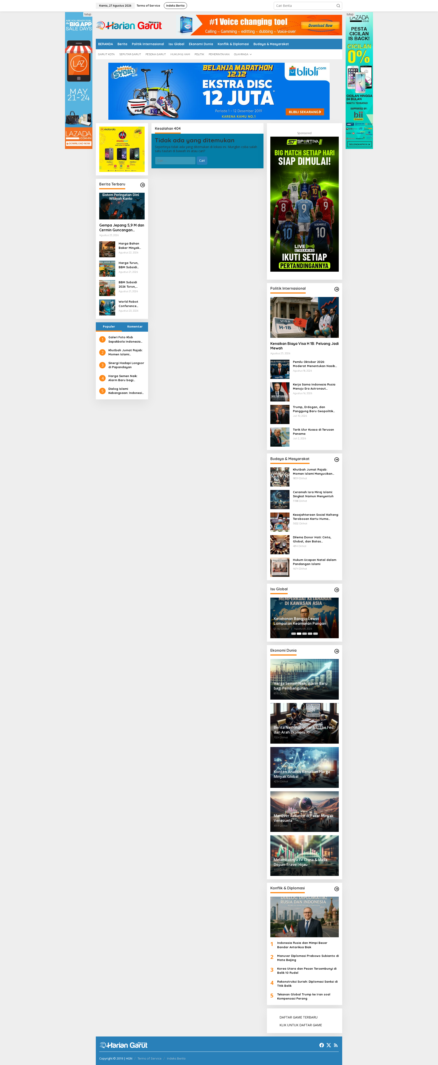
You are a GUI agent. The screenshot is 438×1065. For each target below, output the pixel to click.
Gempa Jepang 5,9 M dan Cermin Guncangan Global (121, 227)
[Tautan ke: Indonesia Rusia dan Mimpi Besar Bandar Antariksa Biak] (304, 917)
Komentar (135, 326)
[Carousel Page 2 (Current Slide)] (299, 634)
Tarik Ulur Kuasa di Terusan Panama (313, 431)
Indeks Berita (176, 1058)
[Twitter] (329, 1045)
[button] (338, 6)
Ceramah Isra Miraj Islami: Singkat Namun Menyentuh (313, 494)
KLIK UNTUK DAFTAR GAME (300, 1025)
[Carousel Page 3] (304, 634)
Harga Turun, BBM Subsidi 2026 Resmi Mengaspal (128, 265)
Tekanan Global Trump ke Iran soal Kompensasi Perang (303, 996)
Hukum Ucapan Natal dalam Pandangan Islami (314, 562)
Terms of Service (150, 1058)
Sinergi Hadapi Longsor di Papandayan (126, 365)
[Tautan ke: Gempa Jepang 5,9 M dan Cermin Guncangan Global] (122, 206)
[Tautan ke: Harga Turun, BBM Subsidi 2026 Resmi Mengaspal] (107, 268)
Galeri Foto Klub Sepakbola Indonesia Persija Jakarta (124, 339)
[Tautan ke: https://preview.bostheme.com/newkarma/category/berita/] (142, 185)
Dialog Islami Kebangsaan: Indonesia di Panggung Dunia (126, 391)
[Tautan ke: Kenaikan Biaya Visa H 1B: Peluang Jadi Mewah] (304, 317)
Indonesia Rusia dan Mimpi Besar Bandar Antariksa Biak (302, 945)
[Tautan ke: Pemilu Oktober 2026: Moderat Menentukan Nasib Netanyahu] (279, 369)
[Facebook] (322, 1045)
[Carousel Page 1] (293, 634)
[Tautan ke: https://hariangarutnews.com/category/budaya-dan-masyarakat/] (336, 459)
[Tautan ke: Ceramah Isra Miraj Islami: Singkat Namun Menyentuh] (279, 499)
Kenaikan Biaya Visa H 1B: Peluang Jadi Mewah (304, 346)
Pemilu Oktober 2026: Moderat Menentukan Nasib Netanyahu (314, 364)
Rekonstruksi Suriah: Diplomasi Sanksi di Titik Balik (307, 983)
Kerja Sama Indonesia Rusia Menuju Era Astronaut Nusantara (314, 387)
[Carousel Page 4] (310, 634)
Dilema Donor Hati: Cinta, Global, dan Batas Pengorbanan (312, 539)
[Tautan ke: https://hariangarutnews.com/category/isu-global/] (336, 590)
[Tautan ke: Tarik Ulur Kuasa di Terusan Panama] (279, 436)
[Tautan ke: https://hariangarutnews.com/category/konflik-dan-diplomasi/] (336, 889)
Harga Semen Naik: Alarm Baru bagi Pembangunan (122, 378)
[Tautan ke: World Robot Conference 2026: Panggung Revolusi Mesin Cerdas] (107, 307)
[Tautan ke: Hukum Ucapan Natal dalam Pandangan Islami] (279, 567)
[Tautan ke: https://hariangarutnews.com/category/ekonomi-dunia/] (336, 651)
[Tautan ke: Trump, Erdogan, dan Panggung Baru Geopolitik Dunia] (279, 414)
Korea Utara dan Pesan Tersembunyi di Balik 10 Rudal (306, 970)
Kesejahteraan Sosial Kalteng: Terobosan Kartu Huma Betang (316, 517)
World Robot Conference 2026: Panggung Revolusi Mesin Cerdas (131, 304)
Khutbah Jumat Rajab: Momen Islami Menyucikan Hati (125, 352)
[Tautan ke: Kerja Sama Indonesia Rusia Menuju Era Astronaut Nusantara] (279, 391)
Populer (109, 326)
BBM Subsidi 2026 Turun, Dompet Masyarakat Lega (128, 284)
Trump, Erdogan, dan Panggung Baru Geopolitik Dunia (313, 409)
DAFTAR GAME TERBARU (298, 1017)
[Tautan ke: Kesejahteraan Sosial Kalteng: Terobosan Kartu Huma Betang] (279, 521)
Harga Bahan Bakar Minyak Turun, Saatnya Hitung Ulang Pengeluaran (130, 246)
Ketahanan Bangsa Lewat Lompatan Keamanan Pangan (300, 621)
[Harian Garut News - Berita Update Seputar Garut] (129, 25)
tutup (87, 14)
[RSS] (336, 1045)
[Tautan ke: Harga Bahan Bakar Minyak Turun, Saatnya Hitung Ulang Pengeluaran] (107, 249)
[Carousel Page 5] (315, 634)
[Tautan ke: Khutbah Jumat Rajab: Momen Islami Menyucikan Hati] (279, 476)
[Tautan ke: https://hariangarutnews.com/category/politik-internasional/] (336, 289)
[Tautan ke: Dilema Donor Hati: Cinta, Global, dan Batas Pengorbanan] (279, 544)
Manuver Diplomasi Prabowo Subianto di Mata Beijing (308, 958)
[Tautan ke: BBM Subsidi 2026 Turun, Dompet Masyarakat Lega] (107, 288)
